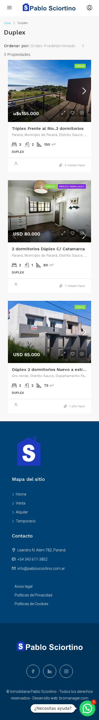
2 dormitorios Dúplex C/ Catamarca (48, 248)
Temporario (26, 521)
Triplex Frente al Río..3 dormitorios (47, 128)
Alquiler (22, 512)
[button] (87, 708)
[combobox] (57, 45)
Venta (20, 503)
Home (21, 494)
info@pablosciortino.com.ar (41, 568)
